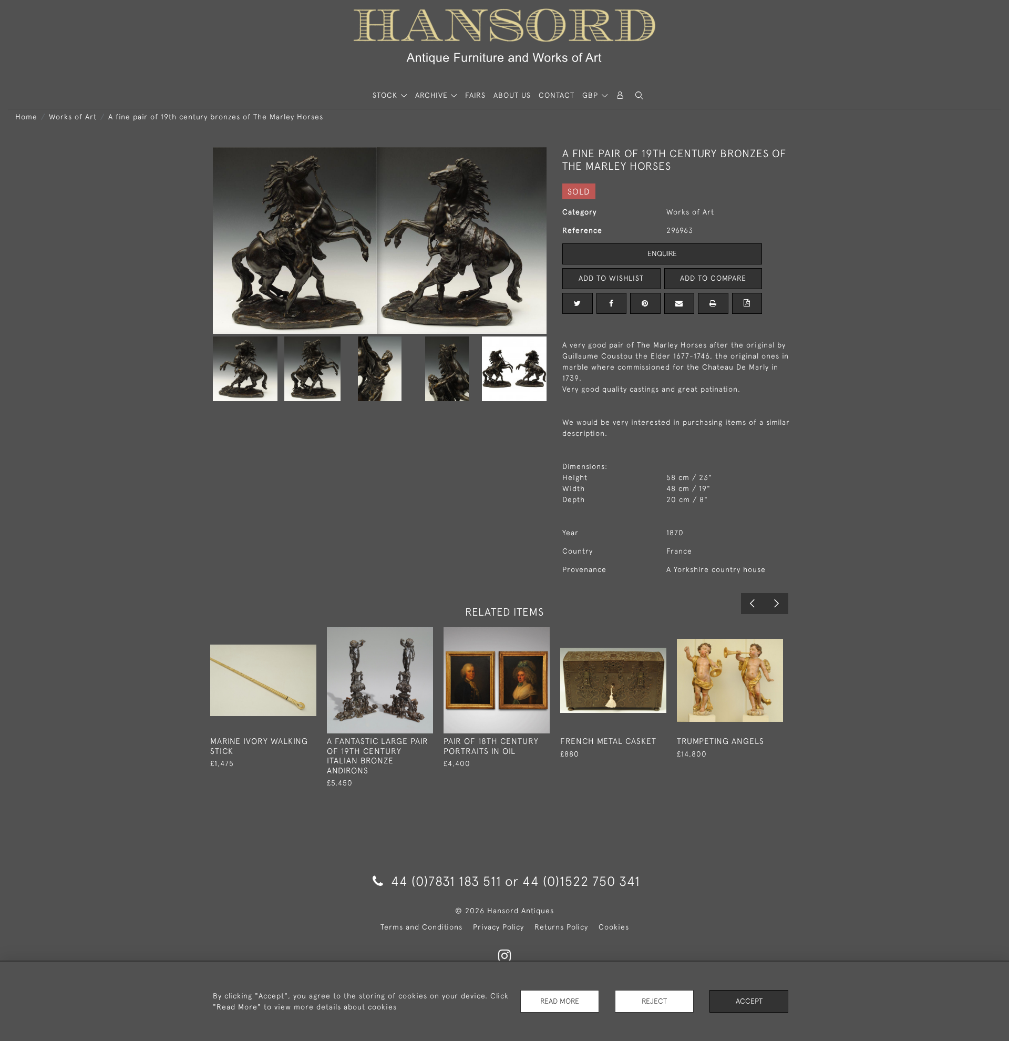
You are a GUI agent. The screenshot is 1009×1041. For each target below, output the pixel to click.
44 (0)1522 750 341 (581, 881)
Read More (559, 1001)
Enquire (662, 253)
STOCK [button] (386, 95)
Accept (749, 1001)
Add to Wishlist (611, 278)
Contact (556, 95)
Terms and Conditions (421, 927)
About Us (512, 95)
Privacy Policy (498, 927)
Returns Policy (561, 927)
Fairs (475, 95)
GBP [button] (591, 95)
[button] (639, 95)
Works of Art (73, 117)
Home (26, 117)
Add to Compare (713, 278)
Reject (654, 1001)
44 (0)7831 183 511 (446, 881)
